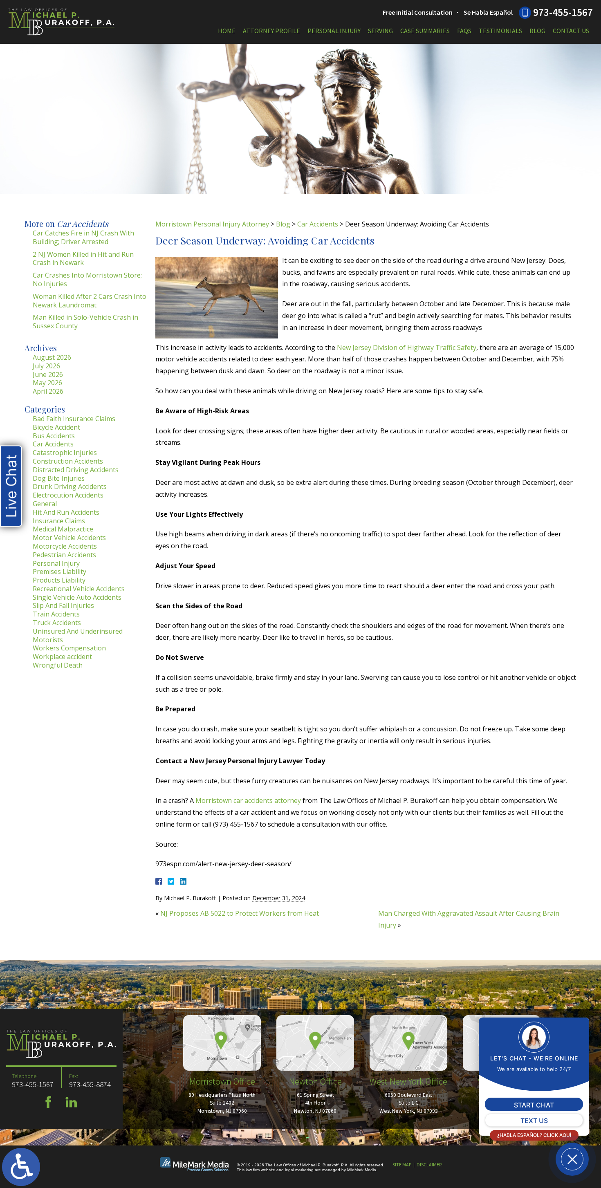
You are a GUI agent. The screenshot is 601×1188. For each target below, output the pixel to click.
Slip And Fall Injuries (63, 605)
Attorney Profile (271, 31)
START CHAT (534, 1105)
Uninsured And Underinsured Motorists (78, 635)
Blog (537, 31)
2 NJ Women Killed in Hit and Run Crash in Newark (83, 258)
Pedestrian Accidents (64, 554)
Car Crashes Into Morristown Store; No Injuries (87, 279)
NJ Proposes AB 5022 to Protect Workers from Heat (239, 913)
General (45, 503)
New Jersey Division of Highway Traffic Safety (406, 347)
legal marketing (299, 1170)
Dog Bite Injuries (59, 478)
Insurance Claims (59, 520)
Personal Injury (334, 31)
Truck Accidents (57, 622)
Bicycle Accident (56, 427)
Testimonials (500, 31)
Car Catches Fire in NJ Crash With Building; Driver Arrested (83, 237)
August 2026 (52, 357)
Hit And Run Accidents (66, 512)
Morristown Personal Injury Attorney (212, 224)
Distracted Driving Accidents (76, 469)
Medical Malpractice (63, 529)
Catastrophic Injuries (65, 452)
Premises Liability (59, 571)
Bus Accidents (54, 435)
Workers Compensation (69, 647)
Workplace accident (62, 656)
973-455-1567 (563, 12)
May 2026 (47, 382)
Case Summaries (425, 31)
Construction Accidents (68, 461)
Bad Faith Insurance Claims (74, 418)
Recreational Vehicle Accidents (79, 588)
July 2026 (46, 365)
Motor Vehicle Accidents (69, 537)
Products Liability (59, 580)
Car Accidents (317, 224)
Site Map (401, 1164)
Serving (380, 31)
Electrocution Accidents (68, 495)
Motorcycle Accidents (65, 546)
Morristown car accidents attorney (248, 800)
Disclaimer (429, 1164)
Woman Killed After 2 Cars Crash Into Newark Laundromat (89, 300)
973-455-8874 (90, 1084)
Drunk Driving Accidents (70, 486)
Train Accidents (56, 614)
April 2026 (48, 391)
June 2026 (48, 374)
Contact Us (571, 31)
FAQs (464, 31)
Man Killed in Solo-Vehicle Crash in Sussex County (85, 321)
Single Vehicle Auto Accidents (77, 597)
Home (226, 31)
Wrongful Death (58, 665)
